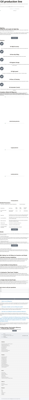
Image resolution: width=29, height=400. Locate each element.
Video (2, 391)
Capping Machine (14, 147)
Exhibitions (2, 394)
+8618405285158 (5, 337)
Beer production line (4, 347)
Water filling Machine (4, 357)
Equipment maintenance (4, 374)
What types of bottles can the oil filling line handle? (12, 306)
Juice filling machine (4, 359)
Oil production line (3, 348)
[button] (14, 301)
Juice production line (4, 346)
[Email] (27, 335)
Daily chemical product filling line (5, 350)
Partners (2, 385)
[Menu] (27, 1)
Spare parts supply (3, 373)
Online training (3, 372)
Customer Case (3, 392)
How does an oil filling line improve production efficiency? (14, 311)
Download (2, 393)
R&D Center (3, 383)
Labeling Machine (14, 174)
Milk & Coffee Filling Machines (5, 365)
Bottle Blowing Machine (14, 121)
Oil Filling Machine (3, 363)
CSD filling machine (3, 358)
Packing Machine (14, 200)
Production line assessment (4, 377)
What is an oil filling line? (7, 301)
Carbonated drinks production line (5, 345)
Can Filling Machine (4, 361)
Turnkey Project (3, 375)
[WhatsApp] (24, 335)
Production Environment (4, 384)
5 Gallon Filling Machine (4, 364)
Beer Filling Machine (4, 360)
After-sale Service (3, 376)
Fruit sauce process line (4, 349)
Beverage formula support (4, 351)
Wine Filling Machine (4, 362)
